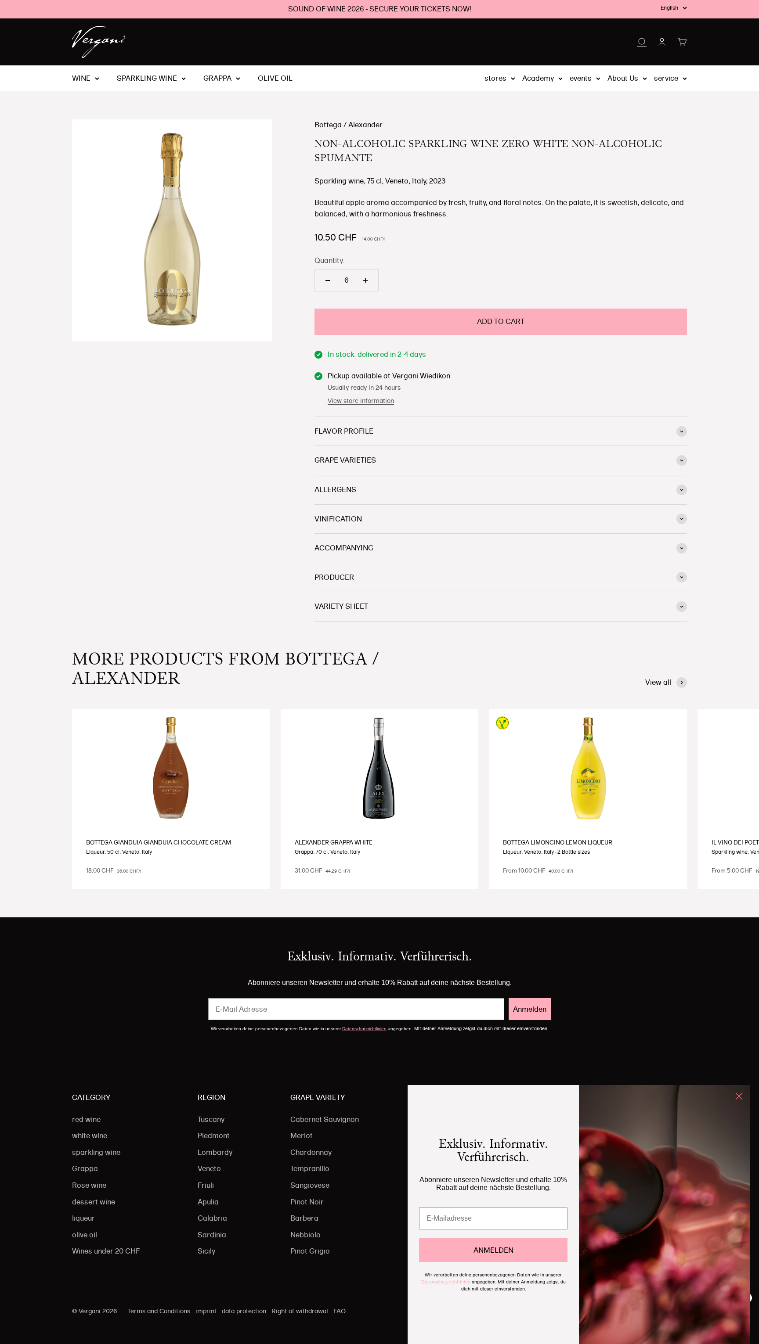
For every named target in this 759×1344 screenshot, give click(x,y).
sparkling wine (147, 78)
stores (495, 78)
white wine (89, 1135)
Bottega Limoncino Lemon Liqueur (557, 842)
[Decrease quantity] (327, 280)
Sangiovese (309, 1185)
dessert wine (93, 1201)
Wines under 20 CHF (106, 1251)
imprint (206, 1311)
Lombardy (215, 1152)
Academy (538, 78)
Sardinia (212, 1234)
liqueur (83, 1218)
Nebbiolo (305, 1234)
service (666, 78)
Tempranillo (309, 1168)
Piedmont (214, 1135)
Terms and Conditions (158, 1311)
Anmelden (529, 1009)
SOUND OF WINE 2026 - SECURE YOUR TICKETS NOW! (379, 8)
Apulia (208, 1201)
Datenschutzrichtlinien (364, 1028)
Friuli (206, 1185)
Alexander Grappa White (333, 842)
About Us (622, 78)
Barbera (304, 1218)
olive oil (275, 78)
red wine (86, 1119)
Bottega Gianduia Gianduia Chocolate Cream (158, 842)
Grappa (217, 78)
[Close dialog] (739, 1096)
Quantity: (329, 260)
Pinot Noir (307, 1201)
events (581, 78)
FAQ (339, 1311)
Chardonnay (311, 1152)
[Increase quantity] (365, 280)
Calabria (212, 1218)
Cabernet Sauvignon (324, 1119)
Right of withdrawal (299, 1311)
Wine (81, 78)
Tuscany (211, 1119)
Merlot (301, 1135)
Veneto (209, 1168)
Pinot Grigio (310, 1251)
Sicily (206, 1251)
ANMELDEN (493, 1250)
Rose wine (89, 1185)
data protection (244, 1311)
